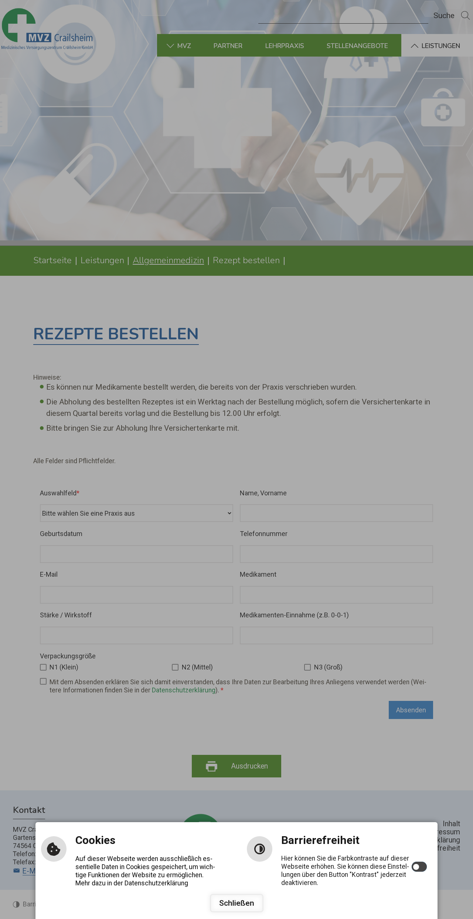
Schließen (236, 903)
